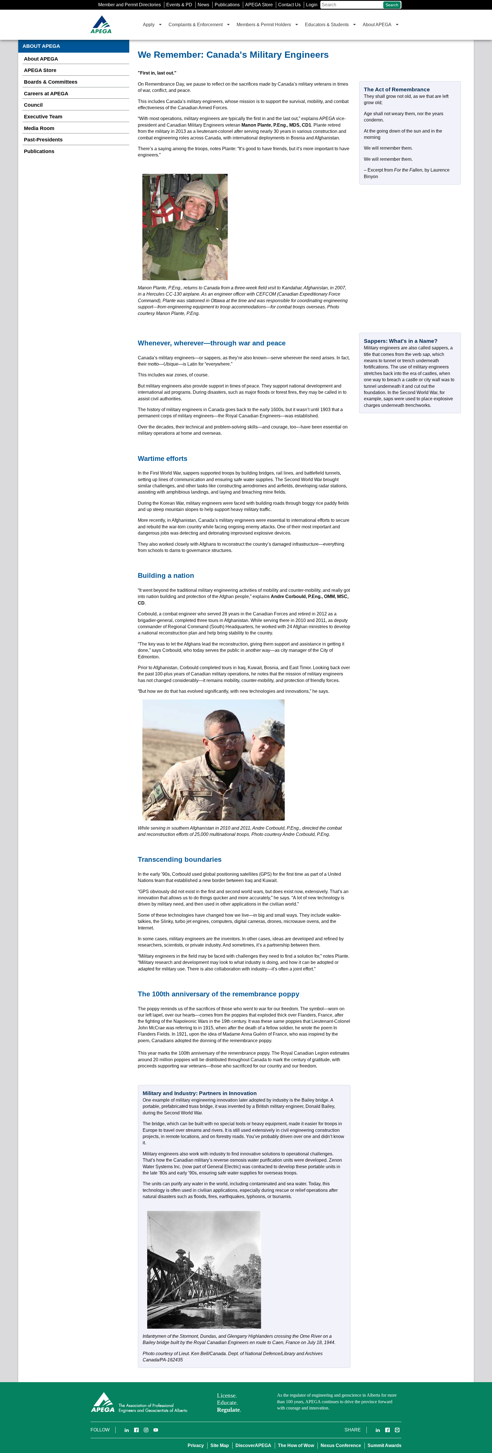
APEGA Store (259, 4)
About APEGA (41, 59)
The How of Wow (296, 1445)
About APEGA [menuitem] (377, 24)
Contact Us (289, 4)
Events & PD (179, 4)
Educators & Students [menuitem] (327, 24)
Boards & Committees (50, 82)
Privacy (196, 1445)
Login (311, 4)
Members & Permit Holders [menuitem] (264, 24)
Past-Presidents (43, 140)
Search (392, 5)
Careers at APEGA (46, 93)
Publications (227, 4)
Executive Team (43, 116)
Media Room (39, 128)
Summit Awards (384, 1445)
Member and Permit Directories (129, 4)
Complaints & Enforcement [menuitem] (196, 24)
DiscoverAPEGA (253, 1445)
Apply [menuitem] (149, 24)
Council (33, 105)
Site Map (219, 1445)
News (203, 4)
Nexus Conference (341, 1445)
